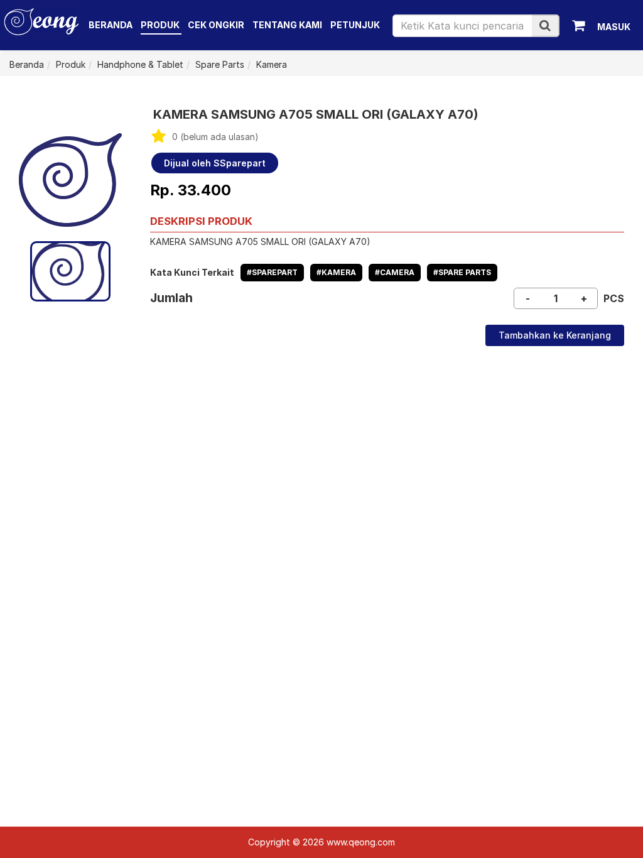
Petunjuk (355, 24)
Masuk (613, 26)
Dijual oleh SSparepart (215, 163)
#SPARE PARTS (462, 272)
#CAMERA (394, 272)
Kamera (271, 64)
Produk (161, 24)
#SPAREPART (272, 272)
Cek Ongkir (216, 24)
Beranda (110, 24)
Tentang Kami (287, 24)
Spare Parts (219, 64)
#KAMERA (336, 272)
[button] (545, 25)
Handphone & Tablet (140, 64)
